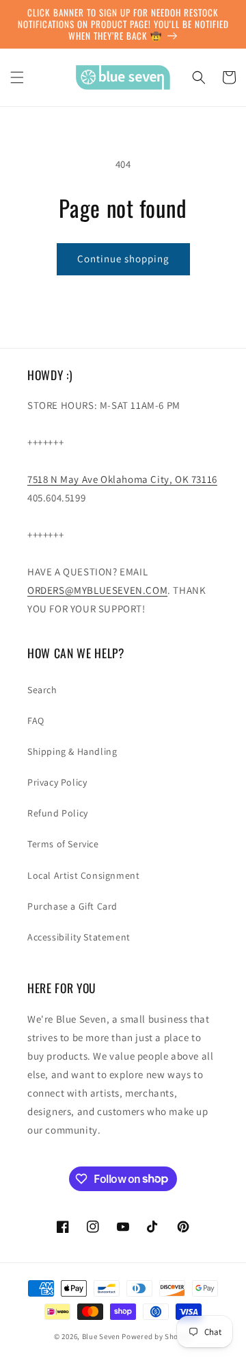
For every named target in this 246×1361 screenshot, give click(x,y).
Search (42, 690)
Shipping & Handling (72, 751)
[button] (17, 77)
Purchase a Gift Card (72, 906)
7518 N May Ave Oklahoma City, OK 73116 (122, 479)
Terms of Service (63, 844)
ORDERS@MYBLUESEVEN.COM (97, 590)
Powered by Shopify (157, 1336)
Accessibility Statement (79, 937)
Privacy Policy (57, 782)
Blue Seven (101, 1336)
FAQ (35, 720)
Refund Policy (57, 813)
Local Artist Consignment (83, 875)
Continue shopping (123, 258)
